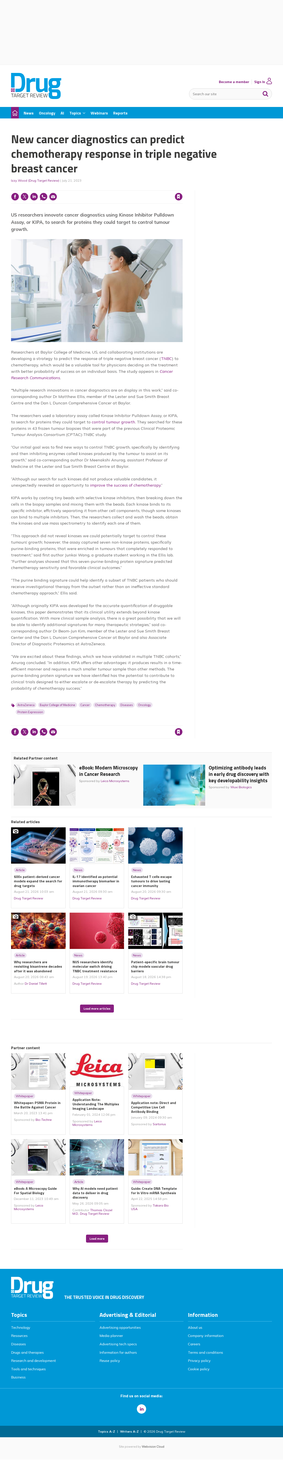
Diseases (126, 704)
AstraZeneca (25, 704)
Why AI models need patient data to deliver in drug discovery (95, 1193)
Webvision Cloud (153, 1446)
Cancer (85, 704)
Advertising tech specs (118, 1344)
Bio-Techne (44, 1120)
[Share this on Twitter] (25, 197)
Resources (19, 1335)
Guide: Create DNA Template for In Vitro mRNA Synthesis (154, 1191)
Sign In (259, 81)
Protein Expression (30, 712)
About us (195, 1327)
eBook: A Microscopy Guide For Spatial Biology (35, 1191)
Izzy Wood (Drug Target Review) (35, 181)
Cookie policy (199, 1369)
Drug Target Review (28, 898)
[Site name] (36, 97)
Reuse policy (109, 1360)
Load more (97, 1238)
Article (20, 870)
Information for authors (118, 1352)
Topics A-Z (106, 1432)
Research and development (33, 1360)
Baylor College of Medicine (57, 704)
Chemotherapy (105, 704)
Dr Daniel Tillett (36, 984)
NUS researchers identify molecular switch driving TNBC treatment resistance (95, 966)
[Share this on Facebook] (15, 197)
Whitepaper (24, 1096)
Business (18, 1377)
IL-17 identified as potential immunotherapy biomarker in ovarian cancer (96, 881)
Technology (20, 1327)
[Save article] (179, 197)
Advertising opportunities (120, 1327)
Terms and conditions (205, 1352)
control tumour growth (113, 422)
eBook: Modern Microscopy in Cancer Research (108, 771)
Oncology (144, 704)
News (78, 870)
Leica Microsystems (115, 781)
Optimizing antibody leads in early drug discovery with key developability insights (239, 774)
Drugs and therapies (27, 1352)
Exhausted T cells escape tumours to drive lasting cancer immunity (151, 881)
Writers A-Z (129, 1432)
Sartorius (159, 1124)
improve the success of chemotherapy (125, 485)
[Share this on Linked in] (34, 197)
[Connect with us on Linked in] (141, 1409)
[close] (182, 188)
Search (265, 92)
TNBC (166, 358)
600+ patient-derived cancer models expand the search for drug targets (38, 881)
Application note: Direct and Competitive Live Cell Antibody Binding (153, 1107)
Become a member (234, 81)
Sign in (122, 188)
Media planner (111, 1335)
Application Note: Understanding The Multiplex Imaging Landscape (96, 1104)
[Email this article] (53, 197)
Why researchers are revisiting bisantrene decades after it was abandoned (38, 966)
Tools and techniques (28, 1369)
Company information (206, 1335)
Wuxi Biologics (241, 787)
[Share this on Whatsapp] (44, 197)
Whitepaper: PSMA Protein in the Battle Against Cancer (37, 1105)
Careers (194, 1344)
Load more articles (97, 1008)
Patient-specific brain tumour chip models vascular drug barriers (155, 966)
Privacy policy (199, 1360)
